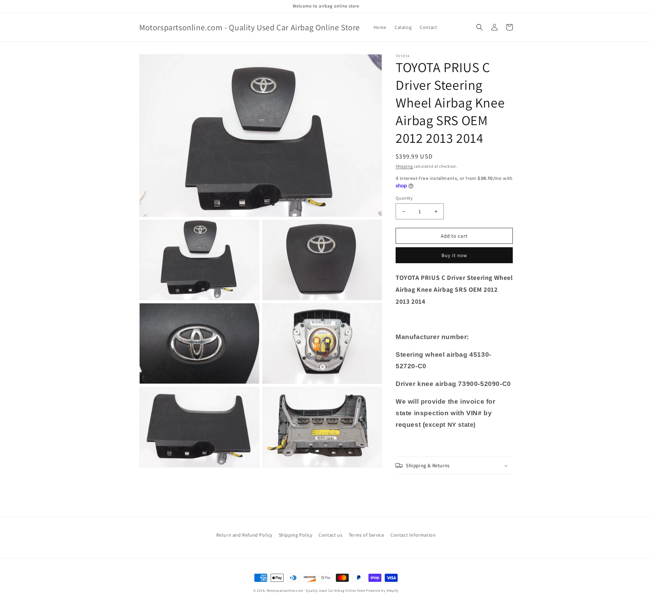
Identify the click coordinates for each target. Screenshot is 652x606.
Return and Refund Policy (244, 535)
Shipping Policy (295, 535)
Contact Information (413, 535)
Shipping (404, 166)
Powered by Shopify (382, 590)
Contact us (330, 535)
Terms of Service (366, 535)
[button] (479, 27)
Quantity (404, 198)
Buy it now (454, 255)
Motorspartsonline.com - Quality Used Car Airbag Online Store (316, 590)
